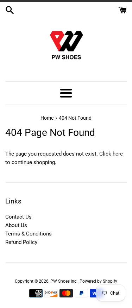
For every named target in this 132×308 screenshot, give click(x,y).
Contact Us (18, 217)
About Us (16, 225)
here (118, 154)
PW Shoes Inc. (63, 281)
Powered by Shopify (98, 281)
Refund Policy (21, 242)
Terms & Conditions (28, 234)
